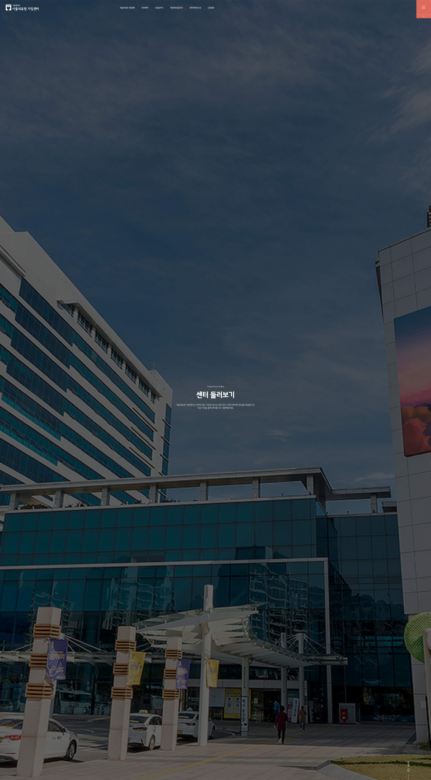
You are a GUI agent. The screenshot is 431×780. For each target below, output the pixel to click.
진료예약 (145, 7)
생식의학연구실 (195, 7)
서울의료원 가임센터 (127, 7)
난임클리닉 (159, 7)
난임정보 (211, 7)
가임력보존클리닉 (176, 7)
